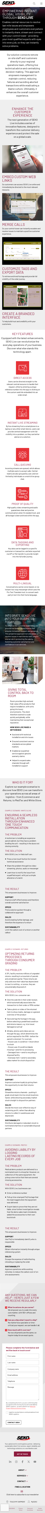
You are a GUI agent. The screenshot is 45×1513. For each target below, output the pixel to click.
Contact (21, 1481)
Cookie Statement (40, 1509)
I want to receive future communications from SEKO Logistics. (24, 1413)
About (21, 1470)
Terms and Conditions (30, 1509)
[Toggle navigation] (41, 3)
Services (21, 1475)
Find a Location (22, 1487)
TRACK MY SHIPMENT (17, 1502)
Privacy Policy (21, 1509)
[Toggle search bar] (34, 3)
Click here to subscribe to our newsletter (22, 1494)
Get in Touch (22, 1454)
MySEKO (34, 1502)
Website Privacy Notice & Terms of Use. (20, 1407)
